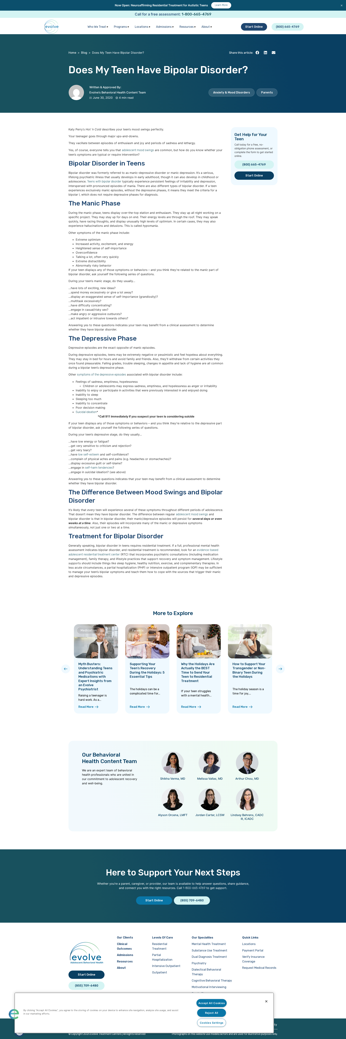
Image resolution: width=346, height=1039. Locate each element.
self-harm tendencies (99, 467)
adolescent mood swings (138, 150)
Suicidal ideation (86, 412)
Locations (141, 26)
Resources (186, 26)
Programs (120, 26)
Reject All (211, 1012)
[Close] (266, 1001)
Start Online (254, 26)
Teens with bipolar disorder (104, 181)
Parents (267, 92)
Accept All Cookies (211, 1003)
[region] (144, 1013)
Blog (84, 52)
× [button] (341, 5)
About (205, 26)
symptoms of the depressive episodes (101, 374)
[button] (257, 53)
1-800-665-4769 (196, 14)
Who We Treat (97, 26)
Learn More (221, 5)
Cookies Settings (212, 1022)
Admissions (164, 26)
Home (72, 52)
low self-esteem (88, 454)
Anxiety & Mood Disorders (231, 92)
